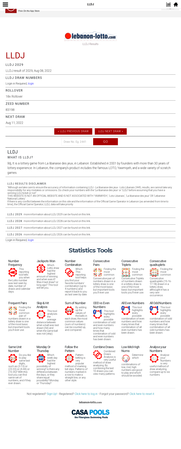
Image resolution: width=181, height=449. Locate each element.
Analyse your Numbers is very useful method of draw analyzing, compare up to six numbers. (160, 360)
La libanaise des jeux (59, 163)
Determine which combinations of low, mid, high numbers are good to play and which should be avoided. (132, 361)
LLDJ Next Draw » (110, 131)
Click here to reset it (142, 394)
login (31, 83)
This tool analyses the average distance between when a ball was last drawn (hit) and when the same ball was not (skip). (48, 318)
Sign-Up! (52, 394)
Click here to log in (86, 394)
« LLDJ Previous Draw (73, 131)
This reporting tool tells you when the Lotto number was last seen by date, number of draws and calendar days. (19, 276)
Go (105, 142)
